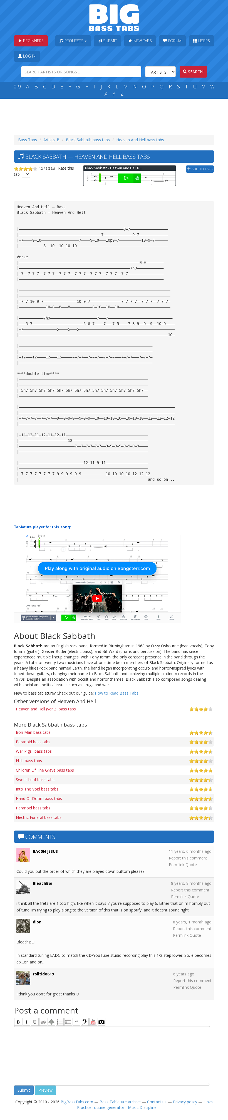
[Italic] (26, 1022)
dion (37, 922)
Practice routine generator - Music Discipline (117, 1107)
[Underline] (35, 1022)
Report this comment (188, 858)
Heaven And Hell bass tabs (140, 139)
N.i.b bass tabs (29, 760)
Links (208, 1101)
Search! (195, 71)
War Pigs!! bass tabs (34, 751)
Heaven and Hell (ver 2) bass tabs (46, 709)
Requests (74, 40)
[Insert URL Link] (43, 1022)
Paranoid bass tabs (33, 741)
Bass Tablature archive (120, 1101)
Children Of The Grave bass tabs (45, 770)
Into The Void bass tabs (37, 789)
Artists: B (51, 139)
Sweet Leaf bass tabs (35, 779)
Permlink (176, 864)
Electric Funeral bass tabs (38, 817)
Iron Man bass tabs (33, 732)
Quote (191, 864)
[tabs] (85, 1022)
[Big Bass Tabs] (114, 17)
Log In (29, 56)
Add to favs (201, 169)
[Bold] (18, 1022)
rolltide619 (43, 974)
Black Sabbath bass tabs (88, 139)
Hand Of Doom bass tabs (39, 798)
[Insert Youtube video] (93, 1022)
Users (203, 40)
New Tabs (142, 40)
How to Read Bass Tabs (116, 693)
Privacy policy (185, 1101)
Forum (174, 40)
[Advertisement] (115, 115)
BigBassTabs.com (77, 1101)
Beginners (33, 40)
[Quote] (76, 1022)
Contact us (157, 1101)
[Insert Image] (51, 1022)
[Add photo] (101, 1022)
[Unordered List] (68, 1022)
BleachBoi (42, 883)
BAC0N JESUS (45, 851)
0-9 (17, 86)
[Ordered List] (60, 1022)
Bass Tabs (27, 139)
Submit (109, 40)
